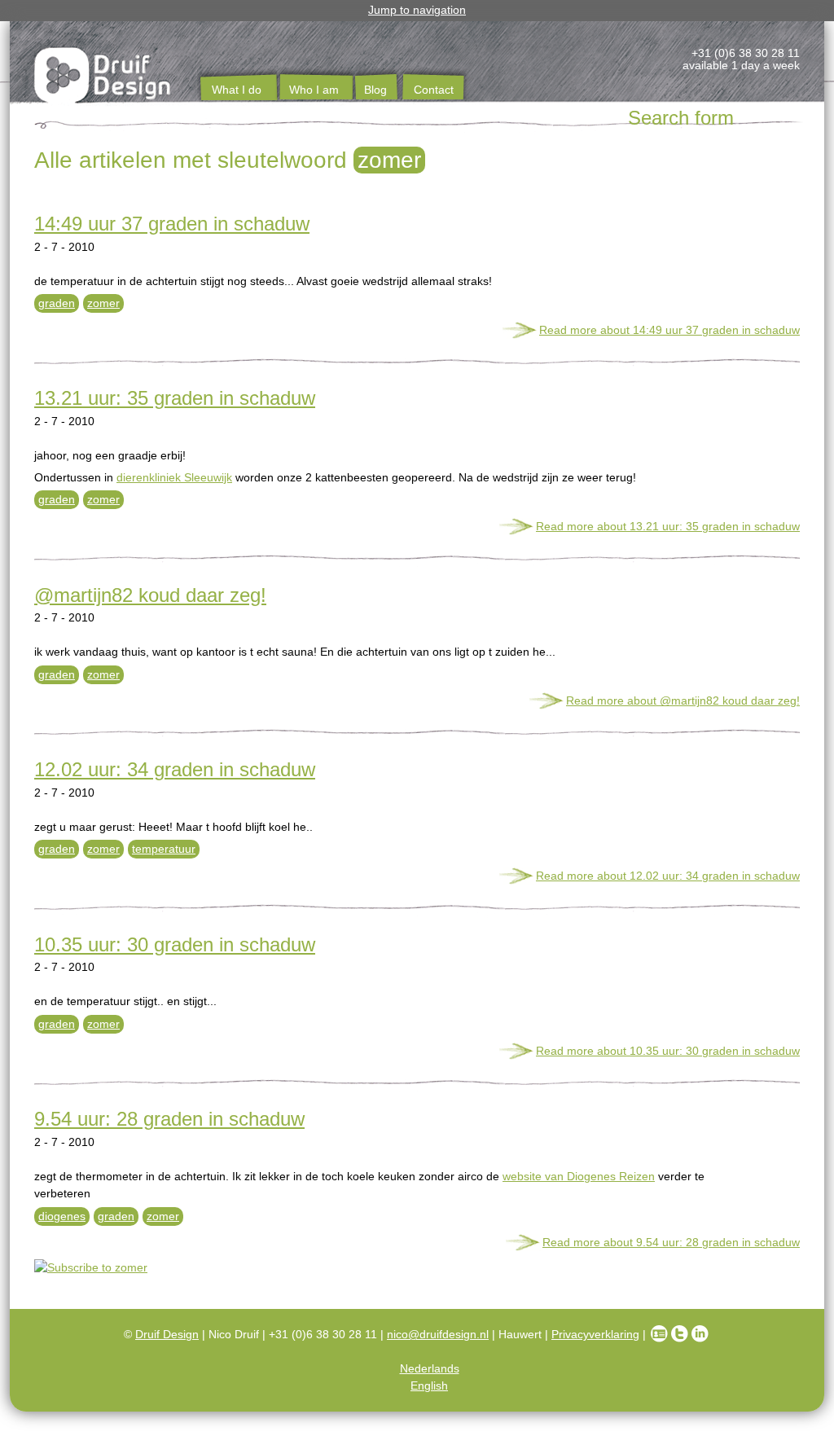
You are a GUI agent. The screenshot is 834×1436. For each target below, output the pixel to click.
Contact (434, 89)
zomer (103, 303)
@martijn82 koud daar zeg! (150, 595)
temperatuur (163, 848)
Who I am (314, 89)
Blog (375, 89)
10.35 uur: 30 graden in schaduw (174, 944)
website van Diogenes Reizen (579, 1176)
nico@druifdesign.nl (438, 1334)
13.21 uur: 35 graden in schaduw (174, 398)
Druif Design (167, 1334)
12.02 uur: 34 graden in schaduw (174, 769)
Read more (669, 329)
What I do (236, 89)
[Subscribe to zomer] (417, 1267)
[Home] (103, 78)
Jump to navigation (417, 9)
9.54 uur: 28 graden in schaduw (169, 1119)
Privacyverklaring (595, 1334)
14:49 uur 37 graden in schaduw (171, 224)
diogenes (62, 1216)
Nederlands (429, 1368)
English (429, 1385)
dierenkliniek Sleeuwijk (174, 477)
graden (56, 303)
